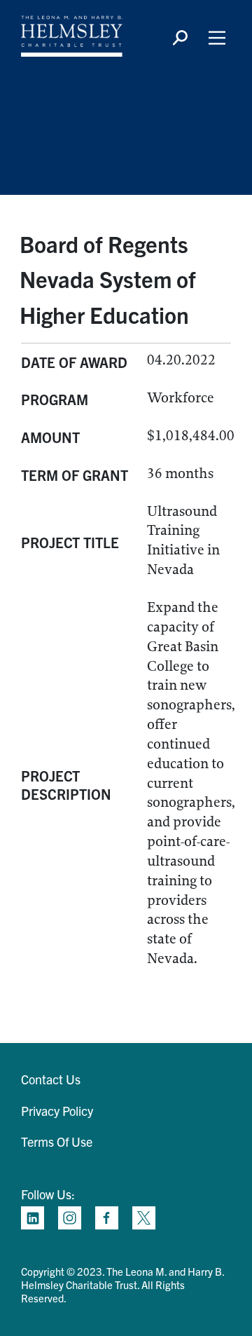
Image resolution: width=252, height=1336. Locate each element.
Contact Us (50, 1079)
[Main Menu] (217, 38)
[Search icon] (180, 38)
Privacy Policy (57, 1111)
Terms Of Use (56, 1141)
